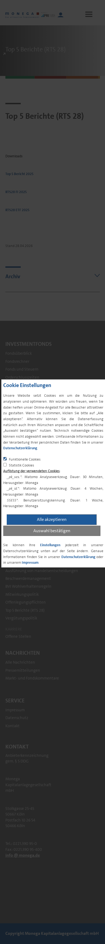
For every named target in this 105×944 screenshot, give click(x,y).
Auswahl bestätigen (51, 530)
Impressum (30, 562)
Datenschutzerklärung (20, 448)
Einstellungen (50, 545)
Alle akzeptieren (51, 519)
